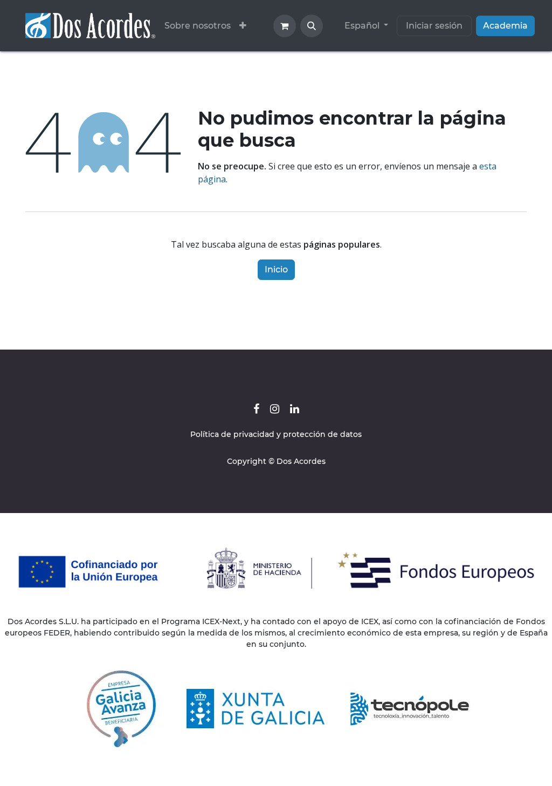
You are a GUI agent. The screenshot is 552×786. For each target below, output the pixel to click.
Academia (505, 25)
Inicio (276, 269)
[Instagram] (274, 408)
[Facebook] (256, 408)
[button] (311, 26)
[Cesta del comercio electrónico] (284, 26)
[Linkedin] (294, 408)
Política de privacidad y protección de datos (276, 434)
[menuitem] (197, 26)
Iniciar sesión (434, 25)
